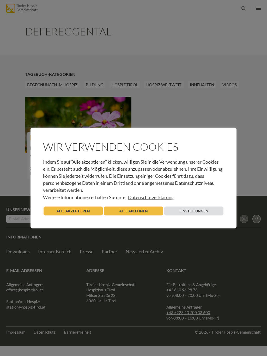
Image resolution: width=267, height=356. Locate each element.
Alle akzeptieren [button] (73, 210)
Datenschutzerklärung (151, 197)
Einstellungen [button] (193, 210)
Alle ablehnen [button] (133, 210)
